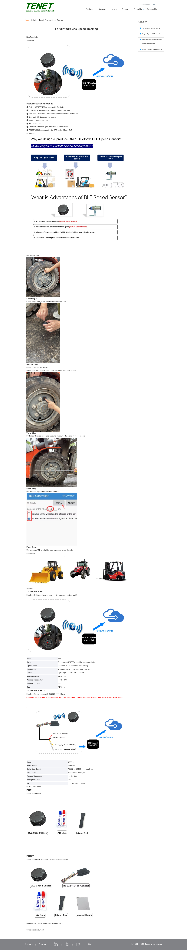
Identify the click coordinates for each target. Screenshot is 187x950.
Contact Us (152, 9)
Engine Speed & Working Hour (152, 34)
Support (125, 9)
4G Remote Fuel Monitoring (151, 28)
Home (27, 20)
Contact (29, 944)
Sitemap (43, 944)
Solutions (102, 9)
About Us (138, 9)
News (114, 9)
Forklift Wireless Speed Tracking (152, 49)
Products (89, 9)
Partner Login (144, 4)
